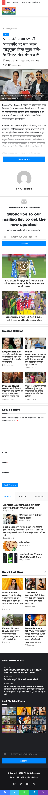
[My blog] (9, 11)
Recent (22, 496)
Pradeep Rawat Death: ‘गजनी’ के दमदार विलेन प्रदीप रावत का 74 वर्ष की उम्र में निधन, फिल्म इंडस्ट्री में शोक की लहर (12, 391)
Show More (23, 159)
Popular (7, 496)
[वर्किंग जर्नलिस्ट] (10, 546)
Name (5, 453)
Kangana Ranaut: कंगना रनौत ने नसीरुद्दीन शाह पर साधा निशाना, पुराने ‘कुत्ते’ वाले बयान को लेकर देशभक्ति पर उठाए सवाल (12, 357)
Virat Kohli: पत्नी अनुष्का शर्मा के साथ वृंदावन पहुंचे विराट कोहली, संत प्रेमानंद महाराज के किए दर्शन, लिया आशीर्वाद (35, 391)
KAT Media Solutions (29, 777)
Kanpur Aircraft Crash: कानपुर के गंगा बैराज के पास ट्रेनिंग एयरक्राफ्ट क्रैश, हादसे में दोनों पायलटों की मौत (11, 634)
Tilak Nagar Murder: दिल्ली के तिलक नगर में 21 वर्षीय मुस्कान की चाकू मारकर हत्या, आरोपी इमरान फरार (35, 598)
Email (5, 463)
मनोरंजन (14, 29)
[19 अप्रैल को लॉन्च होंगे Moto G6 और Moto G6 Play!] (10, 558)
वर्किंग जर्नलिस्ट (24, 542)
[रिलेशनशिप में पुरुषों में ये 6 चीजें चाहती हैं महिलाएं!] (10, 519)
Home (7, 29)
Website (5, 473)
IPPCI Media (10, 61)
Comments (39, 496)
